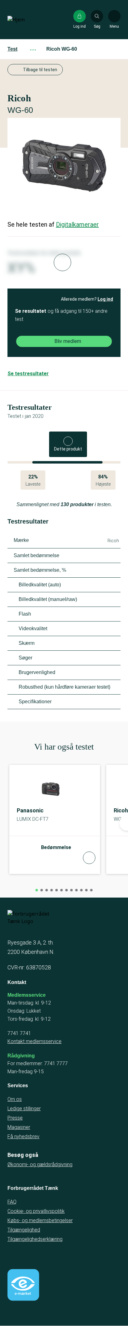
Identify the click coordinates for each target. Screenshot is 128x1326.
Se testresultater (28, 374)
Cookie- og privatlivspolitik (36, 1211)
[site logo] (27, 19)
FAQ (11, 1202)
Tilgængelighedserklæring (34, 1239)
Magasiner (18, 1127)
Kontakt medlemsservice (34, 1041)
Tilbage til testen (40, 69)
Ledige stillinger (24, 1108)
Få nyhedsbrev (23, 1136)
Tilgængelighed (23, 1230)
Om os (14, 1099)
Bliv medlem (67, 341)
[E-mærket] (23, 1285)
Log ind (105, 299)
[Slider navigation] (36, 890)
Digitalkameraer (77, 224)
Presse (15, 1118)
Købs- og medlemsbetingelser (40, 1220)
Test (12, 49)
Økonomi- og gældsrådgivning (39, 1164)
